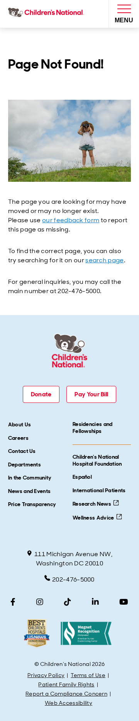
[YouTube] (124, 602)
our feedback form (70, 220)
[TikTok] (68, 602)
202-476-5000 (73, 579)
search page (104, 260)
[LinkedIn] (95, 602)
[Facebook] (13, 602)
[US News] (36, 633)
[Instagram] (40, 602)
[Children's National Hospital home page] (47, 14)
